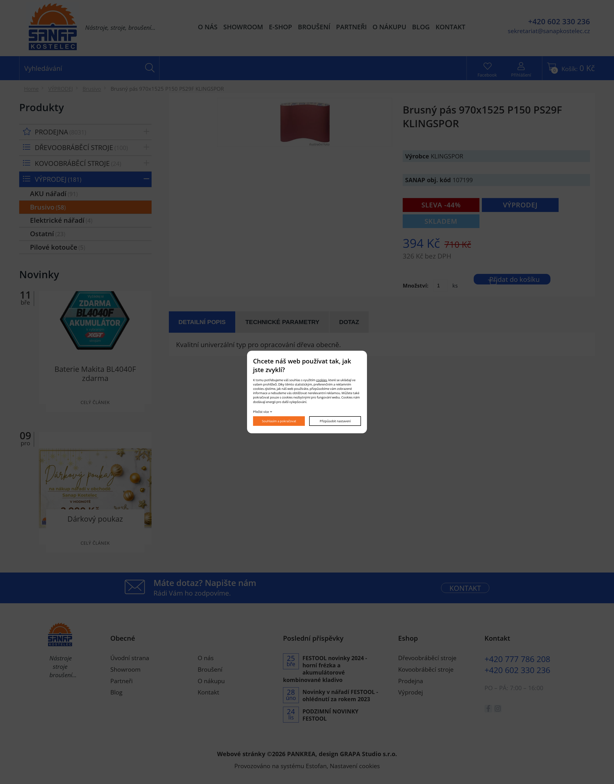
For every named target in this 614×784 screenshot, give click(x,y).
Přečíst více (261, 412)
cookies (321, 380)
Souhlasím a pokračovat (279, 421)
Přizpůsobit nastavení (335, 421)
